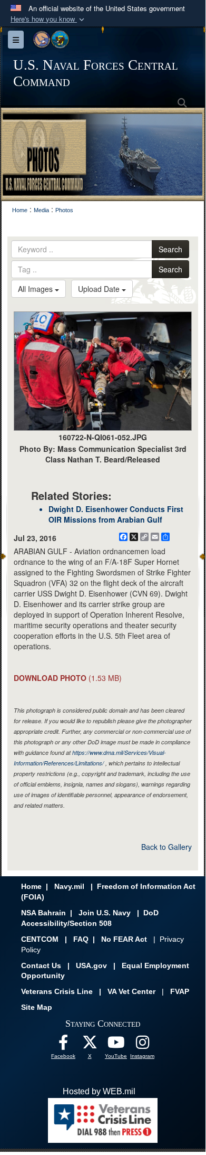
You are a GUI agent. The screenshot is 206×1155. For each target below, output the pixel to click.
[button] (48, 19)
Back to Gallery (166, 846)
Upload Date (100, 288)
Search (170, 249)
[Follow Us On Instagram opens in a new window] (142, 1044)
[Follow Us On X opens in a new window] (89, 1044)
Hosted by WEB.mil (99, 1091)
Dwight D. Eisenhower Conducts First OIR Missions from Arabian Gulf (115, 514)
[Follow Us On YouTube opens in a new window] (116, 1044)
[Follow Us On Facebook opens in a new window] (63, 1044)
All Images (36, 288)
